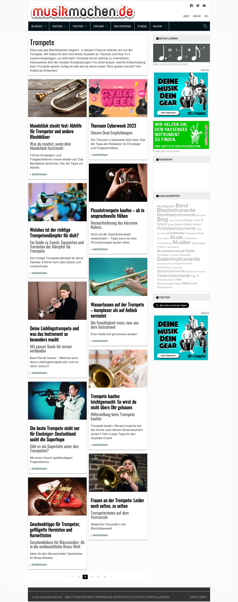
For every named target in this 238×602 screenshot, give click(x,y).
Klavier (200, 233)
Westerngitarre (164, 287)
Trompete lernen (165, 279)
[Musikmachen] (83, 11)
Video (178, 279)
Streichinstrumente (171, 270)
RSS (206, 16)
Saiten (57, 26)
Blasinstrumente (176, 209)
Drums (99, 26)
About (186, 16)
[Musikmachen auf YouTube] (204, 6)
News (190, 250)
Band (182, 205)
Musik (157, 26)
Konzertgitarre (163, 238)
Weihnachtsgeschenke (169, 283)
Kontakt (197, 16)
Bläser (36, 26)
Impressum (103, 597)
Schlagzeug (164, 267)
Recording (122, 26)
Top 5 (195, 275)
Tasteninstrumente (173, 275)
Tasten (78, 26)
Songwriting (176, 267)
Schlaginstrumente (182, 263)
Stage (142, 26)
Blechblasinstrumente (176, 214)
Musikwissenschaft (171, 250)
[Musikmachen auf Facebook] (191, 6)
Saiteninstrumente (178, 258)
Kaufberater (176, 232)
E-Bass (196, 220)
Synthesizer (192, 271)
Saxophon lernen (165, 263)
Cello (171, 220)
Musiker (182, 242)
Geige (170, 224)
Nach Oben (198, 597)
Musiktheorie (173, 246)
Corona (178, 220)
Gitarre (178, 224)
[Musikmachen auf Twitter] (198, 6)
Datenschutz (123, 597)
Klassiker (191, 233)
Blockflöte (201, 215)
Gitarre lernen (192, 224)
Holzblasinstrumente (176, 228)
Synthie (202, 271)
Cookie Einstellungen (151, 597)
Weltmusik (189, 283)
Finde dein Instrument (166, 151)
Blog (162, 219)
